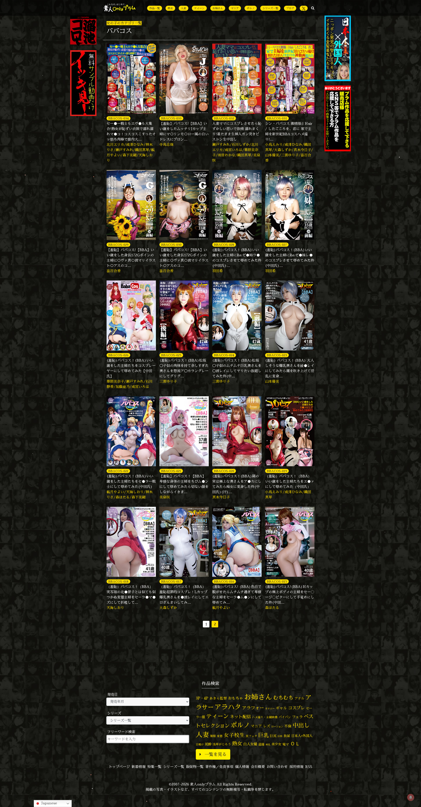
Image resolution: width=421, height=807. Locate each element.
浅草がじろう (221, 744)
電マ (285, 744)
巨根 (280, 736)
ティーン (199, 8)
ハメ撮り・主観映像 (265, 717)
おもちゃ (235, 698)
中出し (301, 725)
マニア (235, 8)
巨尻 (273, 736)
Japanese (48, 803)
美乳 (268, 744)
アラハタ (228, 707)
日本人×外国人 (301, 736)
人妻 (183, 8)
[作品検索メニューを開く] (312, 8)
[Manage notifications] (410, 797)
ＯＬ (295, 743)
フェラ (297, 716)
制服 (213, 736)
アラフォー (253, 708)
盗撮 (261, 744)
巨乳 (263, 735)
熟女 (170, 8)
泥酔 (208, 744)
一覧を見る (216, 754)
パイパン (285, 717)
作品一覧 (154, 8)
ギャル (281, 708)
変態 (220, 736)
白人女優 (250, 744)
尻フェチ (251, 736)
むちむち (283, 697)
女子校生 (234, 735)
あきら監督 (218, 698)
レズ (266, 726)
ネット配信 (240, 717)
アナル (299, 698)
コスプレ (296, 708)
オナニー (270, 708)
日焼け (200, 744)
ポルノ (251, 8)
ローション (277, 726)
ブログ (290, 8)
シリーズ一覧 (270, 8)
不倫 (287, 726)
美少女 (276, 744)
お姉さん (217, 8)
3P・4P (202, 698)
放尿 (287, 736)
